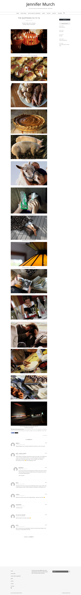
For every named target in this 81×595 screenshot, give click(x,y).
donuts (33, 400)
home (17, 13)
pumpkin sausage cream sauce (31, 430)
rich (34, 429)
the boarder (28, 429)
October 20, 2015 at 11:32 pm (20, 444)
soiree (29, 320)
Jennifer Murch (40, 4)
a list (25, 429)
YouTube (60, 13)
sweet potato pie (32, 134)
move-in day (61, 31)
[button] (64, 13)
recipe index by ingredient (34, 13)
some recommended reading (27, 55)
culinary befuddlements (63, 40)
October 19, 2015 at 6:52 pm (20, 516)
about (43, 13)
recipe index (23, 13)
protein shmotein (62, 27)
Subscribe (64, 19)
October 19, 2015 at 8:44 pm (20, 454)
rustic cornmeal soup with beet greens (18, 430)
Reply (46, 442)
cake (36, 373)
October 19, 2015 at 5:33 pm (20, 526)
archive (48, 13)
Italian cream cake (42, 430)
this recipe (31, 81)
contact (54, 13)
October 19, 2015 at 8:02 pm (20, 495)
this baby (60, 35)
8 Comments (45, 435)
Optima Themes (19, 592)
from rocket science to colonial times (64, 45)
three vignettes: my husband (41, 429)
